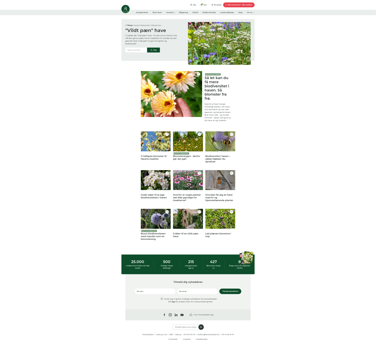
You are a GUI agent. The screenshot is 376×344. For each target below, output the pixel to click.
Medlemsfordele (209, 12)
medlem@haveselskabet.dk (208, 334)
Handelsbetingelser (202, 339)
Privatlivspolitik (173, 339)
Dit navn (140, 291)
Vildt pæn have (156, 25)
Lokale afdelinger (227, 12)
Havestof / (137, 25)
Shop (240, 12)
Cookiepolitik (187, 339)
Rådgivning (183, 12)
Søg (154, 50)
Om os (249, 12)
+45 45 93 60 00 (189, 334)
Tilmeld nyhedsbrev (230, 291)
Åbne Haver (157, 12)
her (173, 302)
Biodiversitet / (145, 25)
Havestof (170, 12)
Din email (183, 291)
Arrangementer (142, 12)
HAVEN (195, 12)
